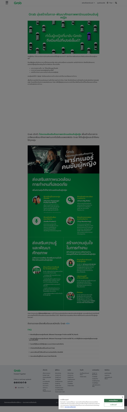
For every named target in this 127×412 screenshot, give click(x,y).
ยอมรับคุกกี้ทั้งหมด (113, 400)
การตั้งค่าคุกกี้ (113, 404)
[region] (91, 402)
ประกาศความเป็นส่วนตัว (70, 407)
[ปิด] (122, 397)
